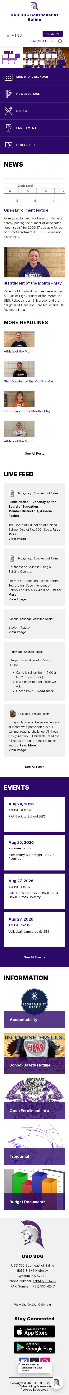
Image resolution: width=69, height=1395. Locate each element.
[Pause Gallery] (61, 63)
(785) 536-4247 (43, 1286)
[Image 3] (17, 56)
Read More (45, 691)
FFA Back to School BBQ (27, 816)
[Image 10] (5, 62)
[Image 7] (42, 56)
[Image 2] (11, 56)
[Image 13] (23, 62)
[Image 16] (42, 62)
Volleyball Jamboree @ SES (29, 931)
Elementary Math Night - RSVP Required (31, 856)
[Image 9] (54, 56)
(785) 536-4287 (44, 1281)
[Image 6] (36, 56)
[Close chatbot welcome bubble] (19, 1363)
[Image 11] (11, 62)
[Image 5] (30, 56)
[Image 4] (23, 56)
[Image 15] (36, 62)
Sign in (53, 34)
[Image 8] (48, 56)
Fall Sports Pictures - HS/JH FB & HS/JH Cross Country (33, 895)
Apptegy (42, 1389)
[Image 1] (5, 56)
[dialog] (34, 1007)
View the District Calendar (32, 1304)
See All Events (34, 957)
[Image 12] (17, 62)
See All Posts (34, 453)
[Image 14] (30, 62)
